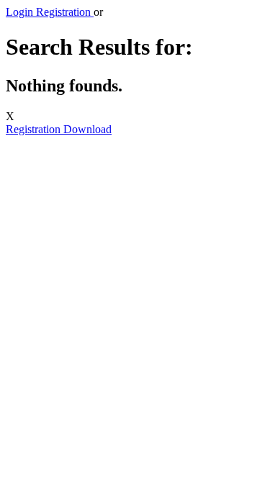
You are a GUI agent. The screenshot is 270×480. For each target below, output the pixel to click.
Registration (34, 129)
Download (87, 129)
